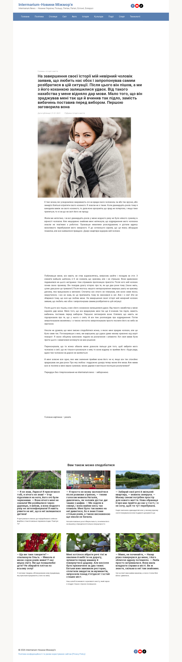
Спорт (122, 16)
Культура (98, 16)
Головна (25, 16)
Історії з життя (78, 113)
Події (111, 16)
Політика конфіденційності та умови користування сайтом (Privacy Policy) (51, 654)
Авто (74, 16)
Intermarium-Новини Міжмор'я (46, 4)
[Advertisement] (91, 43)
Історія (85, 16)
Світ (64, 16)
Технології (135, 16)
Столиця (53, 16)
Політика (39, 16)
